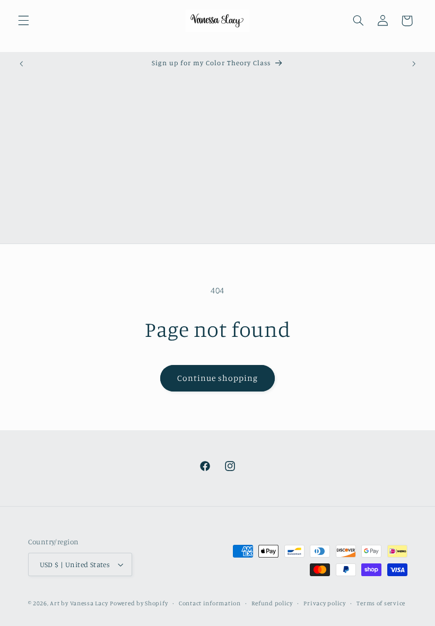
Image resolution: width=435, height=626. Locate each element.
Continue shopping (217, 378)
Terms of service (380, 603)
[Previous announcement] (21, 63)
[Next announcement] (413, 63)
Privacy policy (324, 603)
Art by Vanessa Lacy (79, 603)
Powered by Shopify (139, 603)
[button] (23, 20)
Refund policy (272, 603)
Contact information (210, 603)
